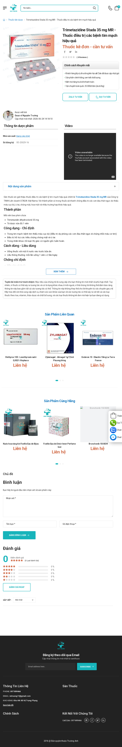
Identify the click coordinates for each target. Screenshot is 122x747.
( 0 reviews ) (82, 57)
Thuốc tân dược (15, 20)
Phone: (6, 691)
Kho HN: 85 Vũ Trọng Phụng (25, 700)
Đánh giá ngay (16, 587)
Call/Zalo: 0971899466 (72, 720)
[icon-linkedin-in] (76, 52)
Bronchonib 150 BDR (98, 444)
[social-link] (86, 720)
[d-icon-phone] (110, 8)
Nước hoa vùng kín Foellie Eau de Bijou (21, 444)
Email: (6, 696)
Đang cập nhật (23, 136)
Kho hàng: (8, 700)
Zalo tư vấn (75, 97)
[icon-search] (94, 8)
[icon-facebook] (64, 52)
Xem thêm (59, 271)
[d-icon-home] (4, 20)
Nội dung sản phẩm (19, 186)
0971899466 (15, 691)
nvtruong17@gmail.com (20, 696)
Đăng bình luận (17, 535)
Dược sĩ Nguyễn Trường (26, 115)
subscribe (85, 667)
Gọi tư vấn (104, 97)
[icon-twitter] (70, 52)
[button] (57, 380)
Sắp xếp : (7, 600)
